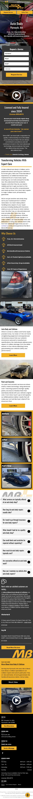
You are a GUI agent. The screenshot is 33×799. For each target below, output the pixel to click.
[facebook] (2, 753)
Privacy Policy (3, 792)
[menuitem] (3, 785)
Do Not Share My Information (14, 792)
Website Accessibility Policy (22, 793)
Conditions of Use (25, 792)
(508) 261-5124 (6, 744)
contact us (5, 226)
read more (27, 622)
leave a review (14, 605)
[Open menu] (30, 6)
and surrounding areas (8, 737)
